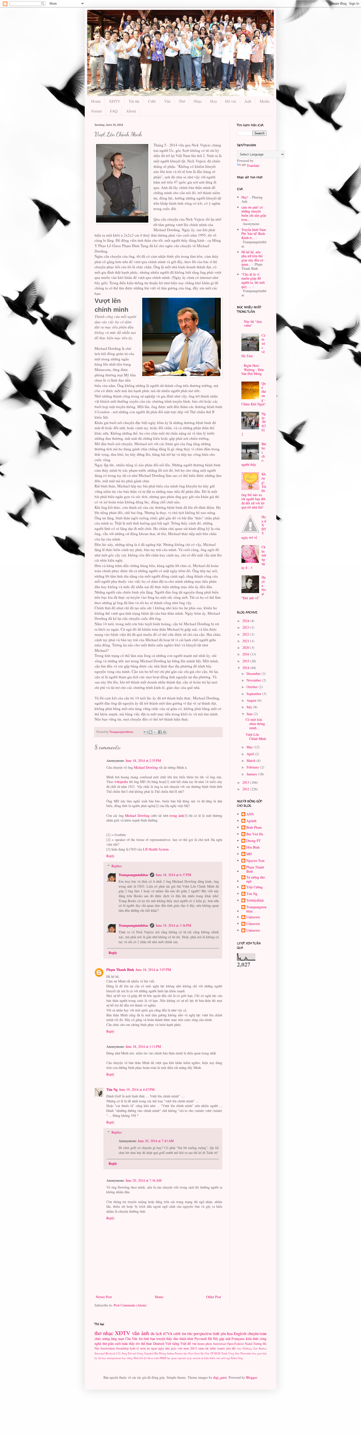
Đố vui (230, 101)
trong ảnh (176, 815)
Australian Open (223, 1344)
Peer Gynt (194, 1353)
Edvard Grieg (135, 1353)
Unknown (253, 917)
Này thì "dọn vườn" (253, 323)
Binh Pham (254, 827)
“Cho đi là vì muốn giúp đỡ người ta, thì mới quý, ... (253, 280)
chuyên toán (257, 1333)
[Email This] (145, 732)
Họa (213, 101)
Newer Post (104, 1296)
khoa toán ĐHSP (157, 1358)
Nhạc (198, 101)
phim (209, 1344)
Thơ (182, 101)
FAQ (114, 111)
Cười (152, 101)
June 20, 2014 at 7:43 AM (156, 1140)
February (253, 767)
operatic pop (185, 1358)
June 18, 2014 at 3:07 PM (153, 969)
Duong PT (253, 841)
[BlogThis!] (150, 732)
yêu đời (231, 1348)
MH (249, 854)
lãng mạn (117, 1338)
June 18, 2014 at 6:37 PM (173, 874)
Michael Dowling (146, 767)
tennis (221, 1348)
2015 (246, 661)
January (252, 774)
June (250, 713)
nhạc (108, 1332)
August (252, 700)
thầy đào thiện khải (179, 1338)
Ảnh (247, 101)
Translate (253, 165)
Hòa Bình (253, 847)
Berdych (110, 1353)
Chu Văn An (134, 1338)
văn (135, 1332)
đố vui (191, 1343)
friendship (122, 1348)
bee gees (257, 1353)
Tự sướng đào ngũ (255, 879)
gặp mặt (225, 1338)
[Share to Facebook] (159, 732)
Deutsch (158, 1343)
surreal (196, 1358)
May (250, 747)
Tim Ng (112, 1089)
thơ (98, 1332)
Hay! (244, 197)
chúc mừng (102, 1338)
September (254, 693)
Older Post (213, 1296)
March (251, 760)
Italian (170, 1353)
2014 (246, 667)
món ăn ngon (148, 1348)
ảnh (145, 1332)
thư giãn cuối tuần (115, 1343)
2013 (246, 782)
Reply (110, 855)
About (131, 111)
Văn (167, 101)
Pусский (200, 1338)
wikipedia (121, 781)
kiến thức (252, 1338)
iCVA (167, 1333)
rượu (201, 1348)
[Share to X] (155, 732)
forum (201, 1344)
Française (238, 1338)
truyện (160, 1338)
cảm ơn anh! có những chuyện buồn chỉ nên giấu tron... (253, 213)
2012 (246, 789)
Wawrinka (246, 1353)
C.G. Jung (121, 1353)
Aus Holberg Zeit (247, 1348)
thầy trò (134, 1343)
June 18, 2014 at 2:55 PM (143, 760)
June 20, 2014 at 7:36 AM (143, 1180)
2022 (246, 634)
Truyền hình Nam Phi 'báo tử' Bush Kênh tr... (253, 233)
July (250, 707)
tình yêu (219, 1333)
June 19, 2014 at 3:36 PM (173, 925)
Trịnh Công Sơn (230, 1353)
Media (264, 101)
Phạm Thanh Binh (120, 969)
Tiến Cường (254, 887)
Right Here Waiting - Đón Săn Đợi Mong (252, 369)
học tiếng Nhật (130, 1358)
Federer (239, 1344)
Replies (116, 866)
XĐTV (114, 101)
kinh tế (134, 1348)
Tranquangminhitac (133, 874)
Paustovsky (181, 1353)
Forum (96, 111)
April (251, 754)
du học (102, 1358)
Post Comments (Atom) (130, 1305)
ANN (250, 814)
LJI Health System (156, 849)
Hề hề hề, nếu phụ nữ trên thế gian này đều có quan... (252, 258)
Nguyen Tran (255, 861)
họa (230, 1333)
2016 (246, 654)
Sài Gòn (204, 1353)
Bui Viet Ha (254, 834)
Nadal (248, 1344)
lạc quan (172, 1358)
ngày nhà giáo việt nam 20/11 (177, 1348)
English (240, 1333)
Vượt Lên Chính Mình (256, 736)
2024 (246, 620)
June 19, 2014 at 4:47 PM (136, 1089)
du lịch (156, 1333)
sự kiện (205, 1358)
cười (176, 1333)
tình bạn (149, 1338)
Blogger (251, 1377)
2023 (246, 627)
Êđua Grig (237, 1358)
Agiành (251, 821)
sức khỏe (210, 1348)
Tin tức (134, 101)
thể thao (146, 1343)
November (254, 680)
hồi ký (143, 1358)
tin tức (187, 1333)
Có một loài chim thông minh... (255, 723)
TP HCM (215, 1353)
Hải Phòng (160, 1353)
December (254, 673)
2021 (246, 641)
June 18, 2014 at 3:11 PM (143, 1046)
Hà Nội (213, 1338)
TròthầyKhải (255, 900)
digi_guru (220, 1377)
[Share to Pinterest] (164, 732)
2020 (246, 647)
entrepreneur (114, 1358)
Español (148, 1353)
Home (96, 101)
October (253, 686)
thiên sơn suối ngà (220, 1358)
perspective (203, 1333)
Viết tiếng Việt (175, 1343)
